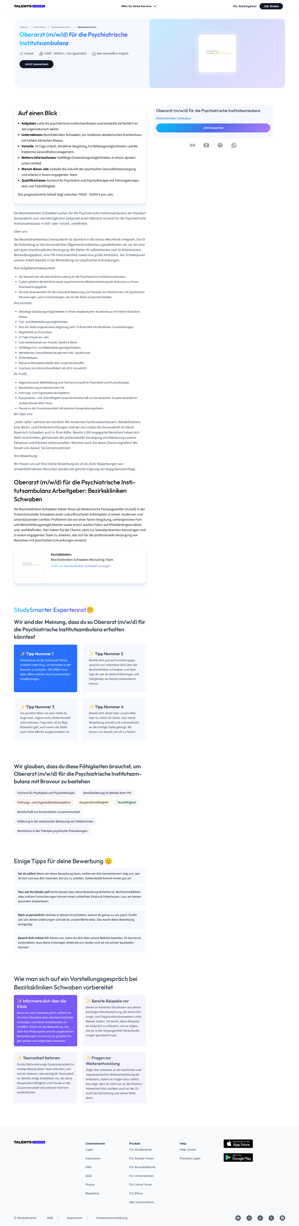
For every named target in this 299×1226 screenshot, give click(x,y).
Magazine (92, 1193)
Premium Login (190, 1158)
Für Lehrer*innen (140, 1184)
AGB (88, 1176)
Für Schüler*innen (141, 1158)
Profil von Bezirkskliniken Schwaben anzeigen (81, 566)
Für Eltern (136, 1193)
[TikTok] (260, 1218)
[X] (271, 1218)
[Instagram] (249, 1218)
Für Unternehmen (141, 1176)
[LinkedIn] (282, 1218)
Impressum (93, 1158)
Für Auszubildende (142, 1167)
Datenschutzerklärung (111, 1218)
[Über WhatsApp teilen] (234, 145)
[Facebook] (238, 1218)
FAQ (88, 1167)
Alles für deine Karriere (136, 6)
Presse (90, 1184)
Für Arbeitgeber (245, 6)
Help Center (188, 1149)
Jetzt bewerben (36, 64)
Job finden (271, 6)
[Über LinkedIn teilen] (220, 145)
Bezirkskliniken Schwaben (173, 118)
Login (89, 1149)
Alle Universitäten (141, 1202)
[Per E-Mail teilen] (206, 145)
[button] (192, 145)
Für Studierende (140, 1149)
